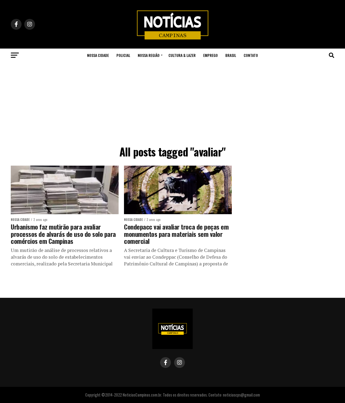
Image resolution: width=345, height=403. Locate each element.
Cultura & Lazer (182, 55)
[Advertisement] (172, 102)
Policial (123, 55)
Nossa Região (149, 55)
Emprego (210, 55)
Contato (251, 55)
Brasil (230, 55)
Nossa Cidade (98, 55)
